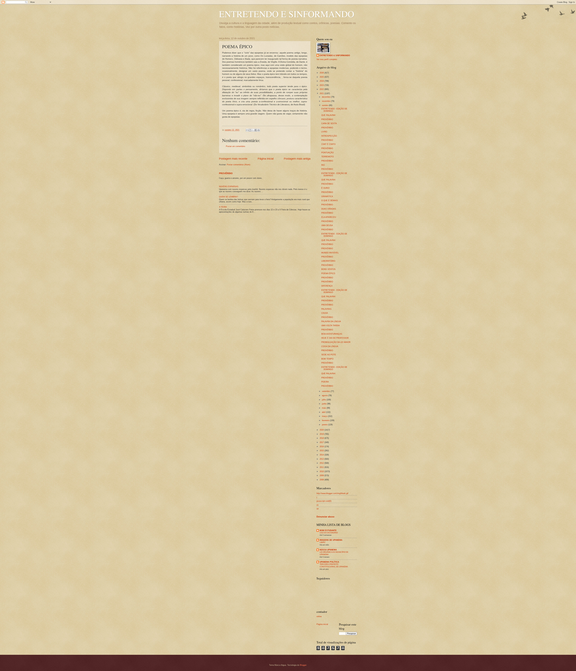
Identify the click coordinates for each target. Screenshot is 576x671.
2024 (322, 81)
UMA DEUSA (327, 225)
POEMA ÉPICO (328, 273)
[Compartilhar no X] (252, 130)
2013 (322, 459)
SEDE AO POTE (328, 355)
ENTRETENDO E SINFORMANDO (286, 14)
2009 (322, 475)
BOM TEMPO (327, 359)
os (317, 505)
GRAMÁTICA (327, 196)
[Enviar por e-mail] (247, 130)
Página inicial (266, 158)
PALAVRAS (326, 309)
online (319, 616)
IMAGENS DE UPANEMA (331, 540)
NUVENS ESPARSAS (228, 186)
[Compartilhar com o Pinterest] (258, 130)
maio (324, 408)
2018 (322, 438)
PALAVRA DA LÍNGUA (331, 321)
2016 (322, 446)
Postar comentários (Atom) (238, 164)
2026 (322, 73)
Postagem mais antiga (297, 158)
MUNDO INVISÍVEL (330, 253)
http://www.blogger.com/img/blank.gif (332, 493)
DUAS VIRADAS (328, 209)
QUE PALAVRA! (328, 115)
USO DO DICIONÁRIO (329, 533)
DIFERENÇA (327, 286)
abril (324, 412)
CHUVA (324, 313)
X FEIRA (223, 207)
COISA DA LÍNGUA (329, 346)
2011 (322, 467)
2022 (322, 89)
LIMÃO (322, 542)
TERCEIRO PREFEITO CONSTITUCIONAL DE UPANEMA (334, 565)
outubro (325, 105)
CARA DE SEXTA (329, 123)
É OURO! (325, 188)
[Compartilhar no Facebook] (255, 130)
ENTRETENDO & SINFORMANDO (335, 55)
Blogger (303, 665)
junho (324, 404)
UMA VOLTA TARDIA (330, 325)
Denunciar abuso (325, 516)
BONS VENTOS (328, 269)
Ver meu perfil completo (326, 59)
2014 (322, 455)
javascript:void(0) (323, 501)
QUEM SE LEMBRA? (228, 197)
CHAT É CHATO (328, 144)
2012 (322, 463)
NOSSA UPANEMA (328, 550)
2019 (322, 434)
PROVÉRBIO (226, 173)
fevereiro (326, 420)
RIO (323, 165)
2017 (322, 442)
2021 (322, 93)
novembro (326, 101)
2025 (322, 77)
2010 (322, 471)
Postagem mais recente (233, 158)
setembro (326, 391)
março (325, 416)
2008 (322, 480)
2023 (322, 85)
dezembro (326, 97)
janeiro (325, 424)
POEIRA (325, 382)
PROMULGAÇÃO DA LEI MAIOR (335, 342)
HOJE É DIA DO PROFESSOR (335, 338)
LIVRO (324, 132)
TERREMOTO (327, 157)
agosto (325, 395)
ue (317, 509)
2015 (322, 450)
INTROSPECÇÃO (329, 136)
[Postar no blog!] (250, 130)
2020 (322, 430)
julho (324, 400)
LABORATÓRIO (328, 261)
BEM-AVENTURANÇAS (331, 334)
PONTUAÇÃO (327, 152)
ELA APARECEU (328, 217)
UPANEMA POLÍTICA (329, 562)
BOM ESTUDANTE (328, 530)
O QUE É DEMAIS (329, 200)
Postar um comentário (235, 146)
